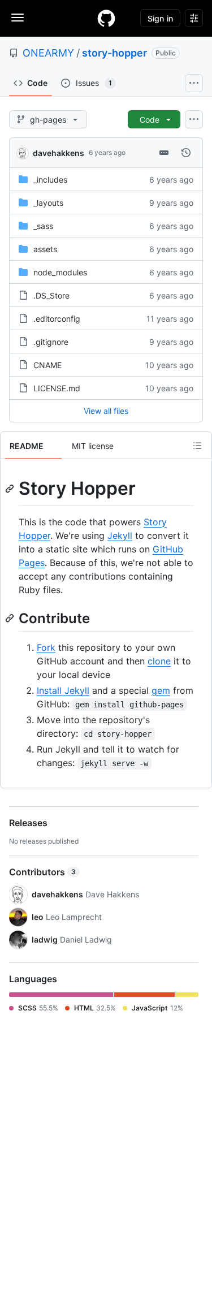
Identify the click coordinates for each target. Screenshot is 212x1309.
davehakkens (58, 153)
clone (159, 661)
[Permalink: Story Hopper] (11, 488)
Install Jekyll (63, 690)
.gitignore (50, 342)
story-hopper (114, 53)
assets (45, 249)
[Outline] (197, 446)
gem (161, 690)
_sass (43, 226)
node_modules (60, 272)
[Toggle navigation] (17, 17)
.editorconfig (56, 318)
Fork (46, 647)
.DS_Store (51, 295)
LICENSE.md (56, 388)
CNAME (47, 365)
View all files (106, 411)
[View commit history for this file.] (186, 153)
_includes (50, 179)
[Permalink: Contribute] (11, 618)
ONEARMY (48, 53)
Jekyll (119, 535)
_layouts (48, 203)
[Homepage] (106, 18)
